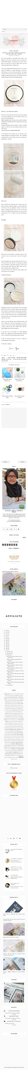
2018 (7, 642)
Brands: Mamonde (7, 727)
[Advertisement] (14, 14)
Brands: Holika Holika (11, 718)
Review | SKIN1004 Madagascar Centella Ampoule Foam (14, 972)
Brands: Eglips (8, 711)
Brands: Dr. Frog (16, 708)
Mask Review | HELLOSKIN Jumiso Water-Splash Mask (14, 914)
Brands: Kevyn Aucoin (11, 721)
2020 (7, 638)
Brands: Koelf (17, 721)
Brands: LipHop (14, 726)
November (9, 653)
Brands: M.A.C (20, 726)
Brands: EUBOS (21, 710)
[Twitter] (7, 529)
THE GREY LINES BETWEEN (14, 1011)
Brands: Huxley (18, 718)
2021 (7, 637)
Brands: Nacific (14, 732)
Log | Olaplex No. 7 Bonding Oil (16, 858)
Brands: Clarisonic (17, 705)
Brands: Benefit (7, 700)
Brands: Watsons (16, 753)
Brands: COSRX (20, 703)
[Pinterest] (14, 529)
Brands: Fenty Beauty (13, 713)
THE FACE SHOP (4, 360)
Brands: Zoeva (10, 755)
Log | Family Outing (14, 875)
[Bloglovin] (18, 529)
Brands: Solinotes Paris (14, 745)
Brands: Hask (17, 716)
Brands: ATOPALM (15, 695)
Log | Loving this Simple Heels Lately (16, 850)
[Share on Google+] (14, 355)
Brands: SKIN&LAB (18, 740)
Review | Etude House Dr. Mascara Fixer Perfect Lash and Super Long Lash (14, 920)
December (9, 651)
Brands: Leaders (7, 724)
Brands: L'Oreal (20, 723)
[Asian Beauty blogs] (14, 790)
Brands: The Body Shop (18, 749)
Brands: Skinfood (15, 744)
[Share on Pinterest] (8, 355)
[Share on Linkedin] (11, 355)
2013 (7, 650)
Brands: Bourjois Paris (18, 702)
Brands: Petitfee (21, 736)
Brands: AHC (10, 695)
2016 (7, 645)
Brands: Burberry (13, 703)
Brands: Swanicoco (18, 747)
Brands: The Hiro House (9, 750)
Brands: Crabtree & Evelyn (13, 706)
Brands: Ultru (20, 752)
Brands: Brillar (7, 703)
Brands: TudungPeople (13, 752)
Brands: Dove (9, 708)
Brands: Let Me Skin (8, 726)
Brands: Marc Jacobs (15, 727)
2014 (7, 648)
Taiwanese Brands (14, 759)
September (9, 685)
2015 (7, 646)
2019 (7, 640)
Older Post (22, 461)
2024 (7, 632)
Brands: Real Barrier (17, 739)
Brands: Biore (11, 702)
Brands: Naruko (20, 732)
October (8, 655)
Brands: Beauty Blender (12, 698)
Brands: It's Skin (10, 719)
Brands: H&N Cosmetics (16, 715)
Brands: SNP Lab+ (9, 742)
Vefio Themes (21, 1067)
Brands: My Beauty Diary (18, 731)
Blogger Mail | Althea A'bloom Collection (10, 571)
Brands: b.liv (20, 755)
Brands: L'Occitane (14, 723)
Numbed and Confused (9, 1023)
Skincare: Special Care (6, 359)
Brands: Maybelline (10, 729)
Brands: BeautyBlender (20, 698)
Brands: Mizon (10, 731)
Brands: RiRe (13, 740)
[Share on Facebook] (2, 355)
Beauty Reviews (14, 50)
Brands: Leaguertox (14, 724)
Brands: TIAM (10, 748)
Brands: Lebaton (20, 724)
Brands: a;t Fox (15, 755)
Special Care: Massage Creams (19, 359)
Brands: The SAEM (16, 750)
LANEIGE (21, 757)
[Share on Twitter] (5, 355)
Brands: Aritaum (11, 697)
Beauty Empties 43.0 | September (14, 884)
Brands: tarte (15, 757)
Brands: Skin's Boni (8, 744)
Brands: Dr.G (15, 710)
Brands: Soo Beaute (11, 747)
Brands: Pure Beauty (14, 737)
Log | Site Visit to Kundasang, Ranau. (12, 1013)
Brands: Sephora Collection (17, 742)
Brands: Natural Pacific (9, 734)
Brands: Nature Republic (18, 734)
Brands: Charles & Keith (9, 705)
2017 (7, 643)
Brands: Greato (20, 713)
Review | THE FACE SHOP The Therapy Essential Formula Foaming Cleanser (14, 954)
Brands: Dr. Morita (10, 710)
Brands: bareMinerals (8, 757)
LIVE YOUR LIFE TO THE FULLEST (14, 1021)
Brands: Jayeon (16, 719)
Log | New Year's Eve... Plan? (16, 867)
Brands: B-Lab (17, 697)
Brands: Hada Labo (12, 716)
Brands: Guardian (8, 715)
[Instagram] (11, 529)
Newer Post (5, 461)
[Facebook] (4, 529)
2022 (7, 635)
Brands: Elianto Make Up (15, 711)
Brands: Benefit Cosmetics (15, 700)
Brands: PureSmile (21, 737)
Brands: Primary (7, 737)
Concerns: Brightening (21, 357)
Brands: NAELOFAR (8, 732)
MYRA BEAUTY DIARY (13, 1016)
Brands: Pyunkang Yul (8, 739)
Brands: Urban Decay (9, 753)
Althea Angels (7, 694)
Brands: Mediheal (17, 729)
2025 (7, 630)
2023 (7, 633)
